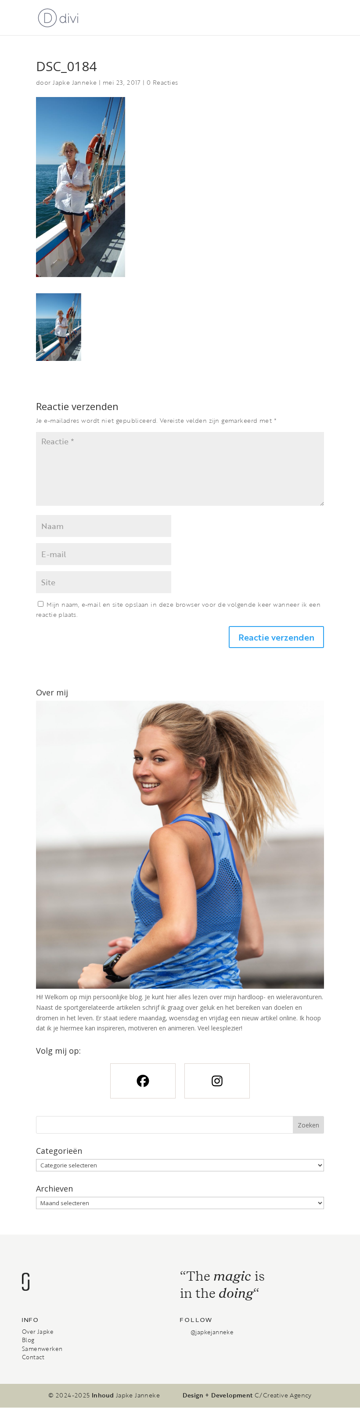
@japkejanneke (212, 1332)
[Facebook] (143, 1080)
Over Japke (38, 1331)
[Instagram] (217, 1080)
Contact (33, 1357)
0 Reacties (162, 82)
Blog (28, 1340)
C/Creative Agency (283, 1395)
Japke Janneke (75, 82)
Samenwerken (42, 1348)
